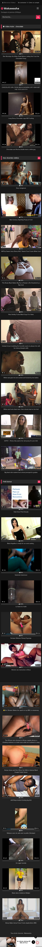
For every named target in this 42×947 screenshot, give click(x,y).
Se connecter (22, 2)
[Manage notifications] (37, 942)
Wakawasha (11, 8)
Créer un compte (34, 2)
